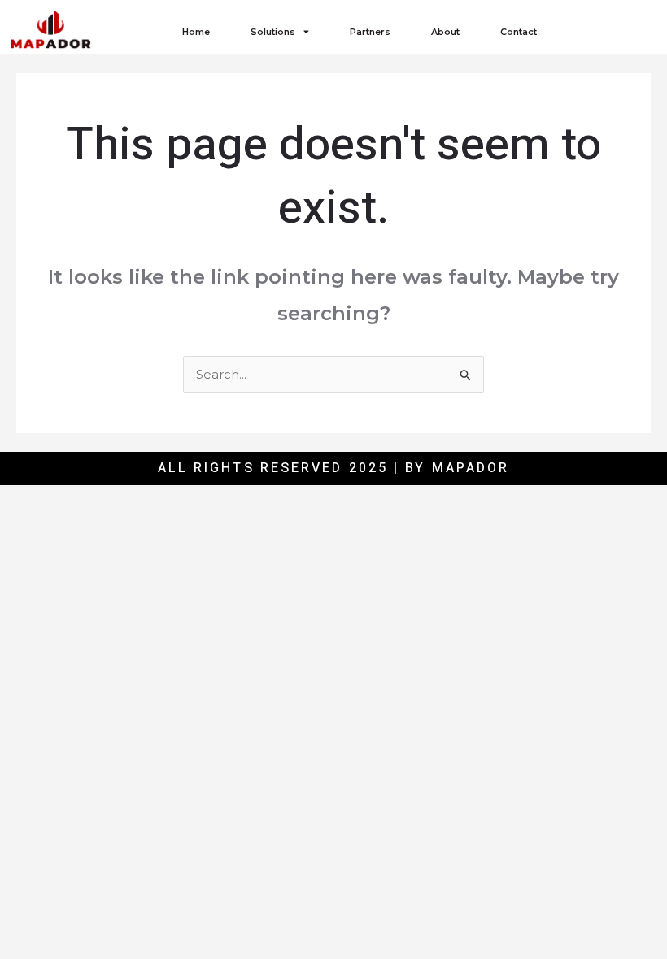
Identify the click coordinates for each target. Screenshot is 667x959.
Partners (370, 31)
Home (196, 31)
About (445, 31)
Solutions (273, 31)
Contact (518, 31)
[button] (608, 31)
